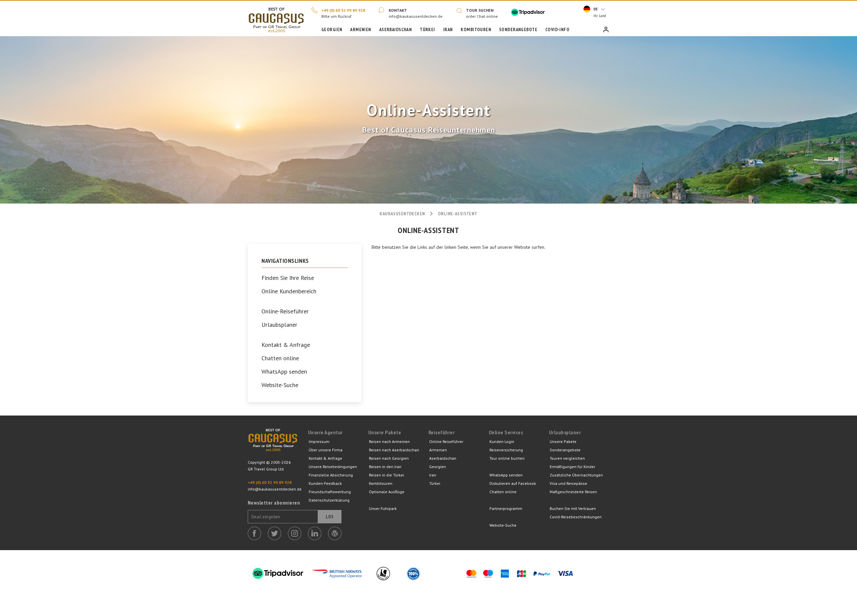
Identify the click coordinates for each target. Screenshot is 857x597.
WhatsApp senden (284, 371)
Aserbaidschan (395, 29)
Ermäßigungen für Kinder (572, 466)
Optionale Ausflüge (386, 491)
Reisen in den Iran (385, 466)
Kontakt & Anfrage (285, 345)
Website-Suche (279, 385)
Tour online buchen (507, 458)
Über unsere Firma (325, 449)
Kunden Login (606, 29)
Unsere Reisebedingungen (333, 466)
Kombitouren (476, 29)
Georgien (331, 29)
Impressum (319, 441)
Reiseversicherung (506, 449)
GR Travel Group (273, 444)
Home (276, 18)
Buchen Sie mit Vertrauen (573, 508)
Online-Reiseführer (285, 311)
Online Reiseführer (446, 441)
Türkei (427, 29)
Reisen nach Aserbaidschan (394, 449)
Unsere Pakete (563, 441)
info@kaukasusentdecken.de (416, 16)
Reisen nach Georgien (389, 458)
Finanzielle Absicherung (331, 474)
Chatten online (280, 358)
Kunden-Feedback (325, 483)
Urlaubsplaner (279, 324)
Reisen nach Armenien (389, 441)
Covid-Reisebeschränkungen (576, 516)
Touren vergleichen (567, 458)
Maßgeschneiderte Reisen (573, 491)
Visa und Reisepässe (568, 483)
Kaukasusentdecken (402, 214)
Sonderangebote (518, 29)
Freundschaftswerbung (330, 491)
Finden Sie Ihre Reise (287, 278)
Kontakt (398, 10)
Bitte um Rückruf (336, 16)
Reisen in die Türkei (386, 474)
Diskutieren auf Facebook (512, 483)
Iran (448, 29)
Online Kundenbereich (288, 291)
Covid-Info (557, 29)
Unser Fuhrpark (383, 508)
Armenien (360, 29)
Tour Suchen (479, 10)
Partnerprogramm (505, 508)
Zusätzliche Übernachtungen (576, 474)
